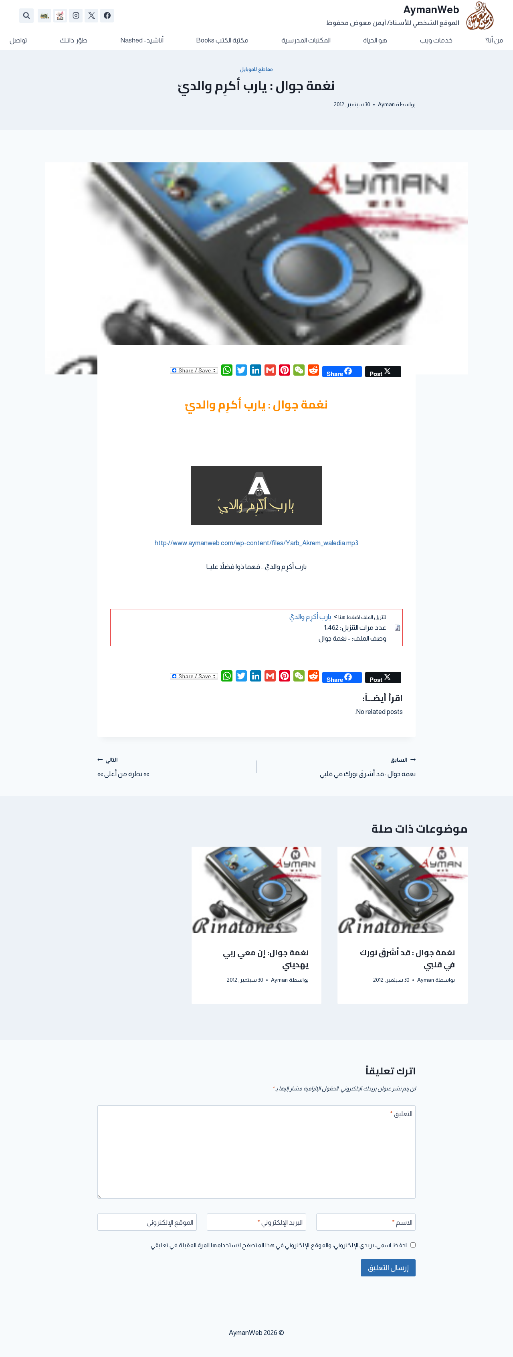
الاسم (402, 1222)
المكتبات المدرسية (306, 40)
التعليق (401, 1114)
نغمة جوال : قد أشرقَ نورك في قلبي (368, 767)
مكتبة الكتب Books (222, 40)
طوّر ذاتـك (73, 40)
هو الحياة (375, 40)
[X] (91, 15)
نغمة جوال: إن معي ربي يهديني (266, 957)
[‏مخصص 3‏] (44, 15)
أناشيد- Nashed (142, 40)
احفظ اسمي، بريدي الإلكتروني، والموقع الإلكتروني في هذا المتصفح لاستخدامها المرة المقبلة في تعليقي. (278, 1245)
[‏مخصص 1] (60, 15)
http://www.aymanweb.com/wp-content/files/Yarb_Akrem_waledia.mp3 (256, 543)
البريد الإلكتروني (280, 1222)
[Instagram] (76, 15)
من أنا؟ (494, 40)
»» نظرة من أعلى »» (123, 767)
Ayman (386, 104)
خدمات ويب (436, 40)
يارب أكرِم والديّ (310, 617)
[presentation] (402, 890)
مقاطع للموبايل (256, 69)
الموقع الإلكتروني (170, 1222)
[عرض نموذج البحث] (26, 15)
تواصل (18, 40)
